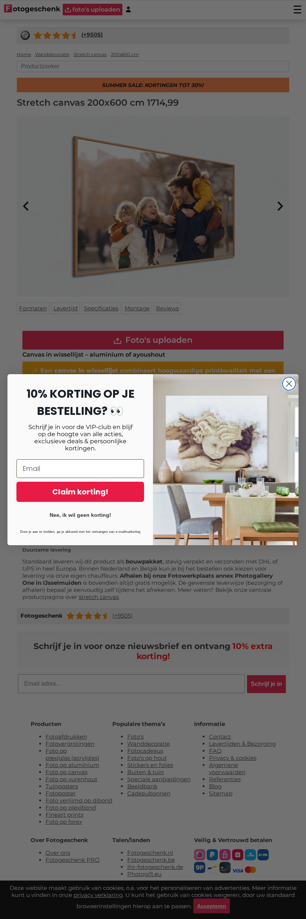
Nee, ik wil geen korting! (80, 515)
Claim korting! (80, 492)
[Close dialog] (289, 383)
